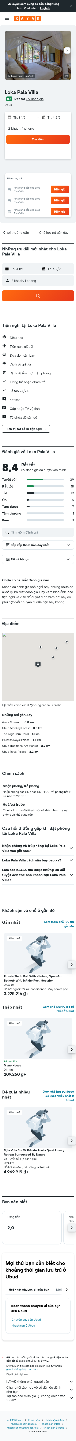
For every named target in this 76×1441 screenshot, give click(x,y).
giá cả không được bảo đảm (22, 1369)
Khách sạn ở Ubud (23, 1325)
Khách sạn (34, 1420)
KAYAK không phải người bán (27, 1381)
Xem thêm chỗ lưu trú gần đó (59, 924)
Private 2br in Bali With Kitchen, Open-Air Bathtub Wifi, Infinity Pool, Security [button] (33, 978)
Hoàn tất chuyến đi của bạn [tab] (29, 1290)
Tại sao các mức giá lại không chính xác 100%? (35, 1398)
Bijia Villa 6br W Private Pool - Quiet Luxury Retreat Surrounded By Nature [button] (34, 1152)
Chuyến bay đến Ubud (26, 1319)
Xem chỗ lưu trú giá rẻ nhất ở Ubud (58, 1009)
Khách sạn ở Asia (54, 1420)
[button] (71, 6)
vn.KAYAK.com (15, 1420)
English (45, 8)
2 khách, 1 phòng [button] (21, 128)
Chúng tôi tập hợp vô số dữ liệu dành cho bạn (33, 1389)
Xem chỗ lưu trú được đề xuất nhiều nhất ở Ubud (58, 1096)
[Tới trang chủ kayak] (27, 18)
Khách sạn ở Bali (51, 1423)
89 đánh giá (34, 99)
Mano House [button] (12, 1065)
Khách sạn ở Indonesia (24, 1423)
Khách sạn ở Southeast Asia (22, 1427)
